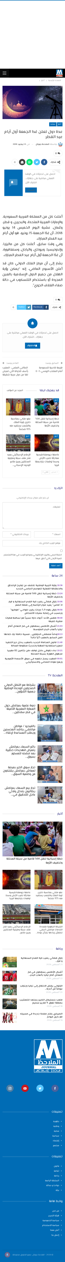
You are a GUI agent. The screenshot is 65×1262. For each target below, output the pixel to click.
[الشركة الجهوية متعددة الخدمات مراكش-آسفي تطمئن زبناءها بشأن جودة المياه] (48, 914)
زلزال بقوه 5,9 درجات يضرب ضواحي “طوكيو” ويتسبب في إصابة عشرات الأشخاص (36, 611)
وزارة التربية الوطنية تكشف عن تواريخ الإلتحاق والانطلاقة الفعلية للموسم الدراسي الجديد (35, 587)
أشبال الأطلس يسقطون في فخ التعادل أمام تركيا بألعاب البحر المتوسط (35, 627)
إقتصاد (56, 1140)
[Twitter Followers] (40, 1093)
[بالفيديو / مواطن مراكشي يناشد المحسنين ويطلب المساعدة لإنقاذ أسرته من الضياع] (50, 733)
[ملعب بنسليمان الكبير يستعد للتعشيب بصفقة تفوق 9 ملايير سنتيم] (9, 1003)
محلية (56, 1131)
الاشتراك (31, 190)
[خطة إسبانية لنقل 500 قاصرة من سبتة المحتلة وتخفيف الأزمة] (46, 406)
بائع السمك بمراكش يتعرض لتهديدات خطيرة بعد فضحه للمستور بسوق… (20, 752)
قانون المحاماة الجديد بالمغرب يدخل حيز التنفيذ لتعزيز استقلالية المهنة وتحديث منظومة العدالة (34, 644)
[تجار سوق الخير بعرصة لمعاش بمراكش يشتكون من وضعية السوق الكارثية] (50, 774)
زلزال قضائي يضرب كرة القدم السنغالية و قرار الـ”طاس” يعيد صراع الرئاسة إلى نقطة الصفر (35, 603)
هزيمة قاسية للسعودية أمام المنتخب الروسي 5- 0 (49, 369)
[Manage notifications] (7, 1254)
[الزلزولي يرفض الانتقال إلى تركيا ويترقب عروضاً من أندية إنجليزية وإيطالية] (9, 990)
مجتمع (56, 1145)
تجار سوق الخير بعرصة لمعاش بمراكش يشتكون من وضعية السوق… (19, 771)
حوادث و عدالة (52, 1185)
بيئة (57, 1190)
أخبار (59, 124)
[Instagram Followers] (10, 1093)
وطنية (56, 1126)
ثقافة (56, 1171)
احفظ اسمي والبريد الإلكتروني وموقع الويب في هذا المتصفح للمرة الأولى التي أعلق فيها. (33, 556)
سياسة (55, 1136)
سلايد (52, 124)
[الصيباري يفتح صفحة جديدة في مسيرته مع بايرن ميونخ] (9, 1017)
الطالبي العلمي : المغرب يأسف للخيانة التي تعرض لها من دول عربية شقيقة (15, 371)
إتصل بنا (55, 1235)
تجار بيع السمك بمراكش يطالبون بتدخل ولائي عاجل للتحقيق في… (20, 791)
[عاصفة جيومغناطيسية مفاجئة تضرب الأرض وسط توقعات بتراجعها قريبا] (46, 443)
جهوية (56, 1121)
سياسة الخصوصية (50, 1220)
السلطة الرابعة (52, 1180)
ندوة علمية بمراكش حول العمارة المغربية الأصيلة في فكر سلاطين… (19, 709)
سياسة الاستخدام (50, 1225)
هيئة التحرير (53, 1215)
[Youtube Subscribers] (25, 1093)
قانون (56, 1166)
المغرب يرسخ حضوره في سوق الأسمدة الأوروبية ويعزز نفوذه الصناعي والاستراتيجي (33, 660)
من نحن (55, 1211)
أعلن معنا (54, 1230)
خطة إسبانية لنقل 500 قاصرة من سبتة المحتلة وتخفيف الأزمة (34, 595)
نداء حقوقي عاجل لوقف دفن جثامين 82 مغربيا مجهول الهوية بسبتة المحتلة (34, 652)
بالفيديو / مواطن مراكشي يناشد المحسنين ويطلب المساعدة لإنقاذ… (19, 729)
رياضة (56, 1176)
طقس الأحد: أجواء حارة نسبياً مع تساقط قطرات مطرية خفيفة (33, 619)
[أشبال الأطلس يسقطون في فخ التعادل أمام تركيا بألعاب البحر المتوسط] (9, 976)
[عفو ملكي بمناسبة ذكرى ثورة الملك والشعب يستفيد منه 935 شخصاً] (18, 406)
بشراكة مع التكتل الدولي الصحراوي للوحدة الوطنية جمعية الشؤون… (19, 688)
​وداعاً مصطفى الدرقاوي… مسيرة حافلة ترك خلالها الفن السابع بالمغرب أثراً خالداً (33, 636)
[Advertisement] (32, 34)
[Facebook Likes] (55, 1093)
